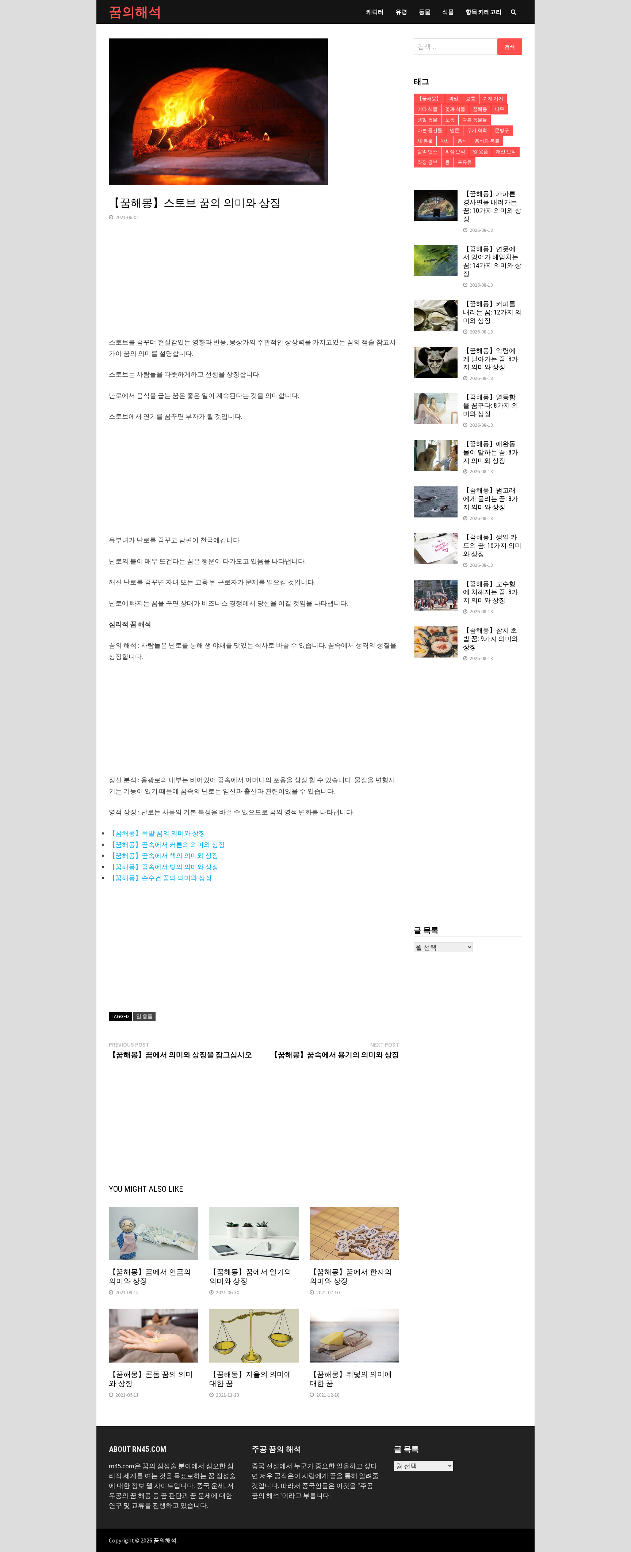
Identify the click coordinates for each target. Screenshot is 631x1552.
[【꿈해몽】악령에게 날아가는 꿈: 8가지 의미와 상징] (436, 351)
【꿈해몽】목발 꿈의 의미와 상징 (157, 833)
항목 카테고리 (484, 11)
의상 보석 (455, 151)
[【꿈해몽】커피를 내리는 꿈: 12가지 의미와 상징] (436, 305)
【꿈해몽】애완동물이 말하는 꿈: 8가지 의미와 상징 (490, 452)
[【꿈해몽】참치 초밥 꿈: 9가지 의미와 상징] (436, 631)
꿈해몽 (480, 109)
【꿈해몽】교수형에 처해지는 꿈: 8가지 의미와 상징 (490, 592)
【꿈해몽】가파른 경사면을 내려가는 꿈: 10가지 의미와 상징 (492, 206)
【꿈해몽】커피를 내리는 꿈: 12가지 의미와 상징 (492, 312)
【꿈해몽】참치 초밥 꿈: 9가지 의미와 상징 (490, 638)
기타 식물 (427, 109)
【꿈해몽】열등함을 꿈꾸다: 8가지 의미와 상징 (490, 405)
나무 (499, 109)
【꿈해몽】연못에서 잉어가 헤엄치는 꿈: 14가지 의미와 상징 (492, 261)
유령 (401, 11)
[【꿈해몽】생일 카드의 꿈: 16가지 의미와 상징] (436, 538)
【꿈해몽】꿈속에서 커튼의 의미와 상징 (167, 844)
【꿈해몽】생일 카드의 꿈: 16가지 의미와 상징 (492, 545)
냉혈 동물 (427, 120)
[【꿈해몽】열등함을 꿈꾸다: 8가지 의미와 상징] (436, 398)
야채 (445, 141)
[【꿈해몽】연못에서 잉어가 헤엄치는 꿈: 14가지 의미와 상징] (436, 250)
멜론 (454, 130)
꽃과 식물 (455, 109)
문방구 (502, 130)
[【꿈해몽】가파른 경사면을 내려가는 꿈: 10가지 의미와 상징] (436, 195)
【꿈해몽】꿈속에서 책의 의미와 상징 (163, 855)
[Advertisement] (254, 285)
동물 (425, 11)
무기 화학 (477, 130)
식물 (448, 11)
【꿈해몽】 (429, 98)
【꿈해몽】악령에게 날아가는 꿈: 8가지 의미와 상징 (490, 359)
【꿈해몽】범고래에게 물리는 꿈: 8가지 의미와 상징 (490, 498)
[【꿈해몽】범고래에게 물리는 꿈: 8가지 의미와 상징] (436, 491)
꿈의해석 (135, 12)
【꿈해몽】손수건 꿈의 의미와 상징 (160, 878)
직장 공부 (427, 162)
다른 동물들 (474, 120)
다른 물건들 (429, 130)
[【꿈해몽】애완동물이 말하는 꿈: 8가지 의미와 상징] (436, 445)
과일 (453, 98)
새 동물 (425, 141)
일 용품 (144, 1016)
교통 (470, 98)
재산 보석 (506, 151)
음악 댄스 (427, 151)
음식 (462, 141)
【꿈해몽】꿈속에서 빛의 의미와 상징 (163, 867)
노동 (450, 120)
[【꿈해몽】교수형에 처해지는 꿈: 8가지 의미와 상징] (436, 585)
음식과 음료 (487, 141)
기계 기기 (493, 98)
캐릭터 (375, 11)
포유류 (465, 162)
